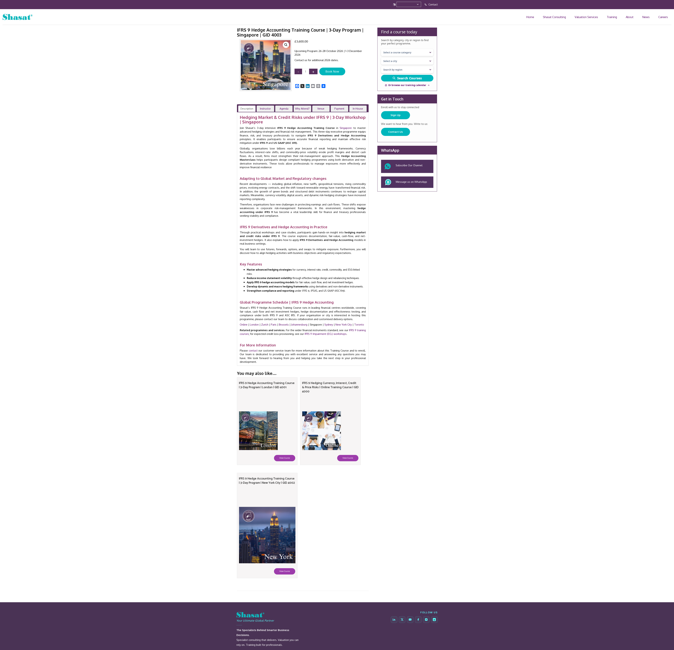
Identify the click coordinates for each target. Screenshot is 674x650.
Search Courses (409, 78)
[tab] (247, 109)
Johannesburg (299, 324)
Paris (273, 324)
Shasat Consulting (591, 17)
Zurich (264, 324)
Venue (320, 108)
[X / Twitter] (402, 619)
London (254, 324)
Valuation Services (616, 17)
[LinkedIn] (394, 619)
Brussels (284, 324)
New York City (343, 324)
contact (253, 350)
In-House (358, 108)
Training (634, 17)
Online (243, 324)
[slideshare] (434, 619)
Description (246, 108)
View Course (284, 458)
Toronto (359, 324)
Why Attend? (302, 108)
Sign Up (396, 115)
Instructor (265, 108)
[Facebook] (418, 619)
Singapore (346, 128)
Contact (433, 4)
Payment (339, 108)
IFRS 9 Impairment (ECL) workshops (325, 334)
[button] (286, 45)
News (655, 17)
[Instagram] (426, 619)
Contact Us (395, 131)
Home (574, 17)
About (645, 17)
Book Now (332, 71)
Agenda (284, 108)
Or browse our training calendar (407, 85)
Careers (666, 17)
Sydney (328, 324)
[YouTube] (410, 619)
